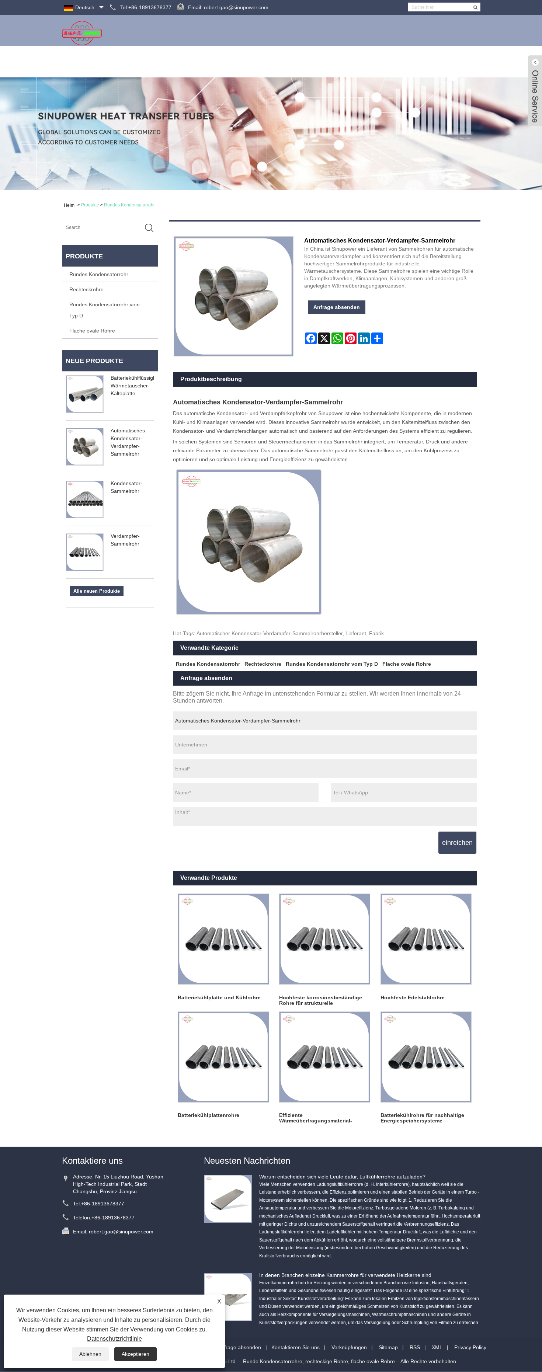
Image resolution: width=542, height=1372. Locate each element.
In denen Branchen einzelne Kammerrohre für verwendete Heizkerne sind (345, 1275)
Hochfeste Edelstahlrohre (413, 997)
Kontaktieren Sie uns (445, 62)
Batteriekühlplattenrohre (208, 1115)
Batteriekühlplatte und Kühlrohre (219, 997)
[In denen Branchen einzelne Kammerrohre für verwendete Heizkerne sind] (228, 1296)
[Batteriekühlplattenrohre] (223, 1057)
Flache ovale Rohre (92, 331)
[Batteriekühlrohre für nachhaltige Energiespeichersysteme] (426, 1057)
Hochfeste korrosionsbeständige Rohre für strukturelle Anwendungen (320, 1000)
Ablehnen (90, 1354)
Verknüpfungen (349, 1347)
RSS (415, 1347)
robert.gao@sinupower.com (236, 7)
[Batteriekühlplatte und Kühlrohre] (223, 939)
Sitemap (388, 1347)
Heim (160, 62)
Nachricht (273, 62)
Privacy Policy (470, 1347)
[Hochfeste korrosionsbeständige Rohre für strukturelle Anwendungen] (324, 939)
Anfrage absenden (378, 62)
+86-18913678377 (102, 1203)
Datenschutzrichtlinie (114, 1339)
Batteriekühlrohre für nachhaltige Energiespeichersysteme (422, 1118)
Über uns (194, 62)
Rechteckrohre (86, 289)
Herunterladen (320, 62)
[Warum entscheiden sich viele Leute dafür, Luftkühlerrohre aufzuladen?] (228, 1198)
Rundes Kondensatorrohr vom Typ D (104, 310)
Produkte (233, 62)
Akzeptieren (135, 1354)
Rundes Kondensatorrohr (129, 205)
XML (437, 1347)
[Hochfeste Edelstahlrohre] (426, 939)
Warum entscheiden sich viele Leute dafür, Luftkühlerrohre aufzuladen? (342, 1177)
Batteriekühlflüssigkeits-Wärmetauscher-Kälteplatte (138, 385)
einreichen (457, 842)
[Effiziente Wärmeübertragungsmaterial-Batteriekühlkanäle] (324, 1057)
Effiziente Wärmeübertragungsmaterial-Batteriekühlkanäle (315, 1118)
